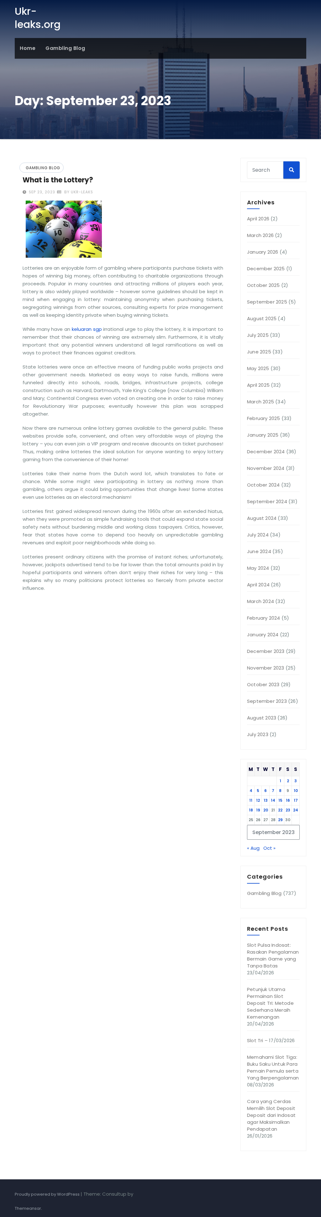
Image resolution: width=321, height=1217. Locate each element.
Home (27, 48)
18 (251, 810)
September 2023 (267, 701)
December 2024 (266, 451)
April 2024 (258, 584)
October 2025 (263, 285)
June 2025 (259, 351)
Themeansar (28, 1208)
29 (280, 819)
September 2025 (267, 302)
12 (258, 800)
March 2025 (260, 401)
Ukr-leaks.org (38, 17)
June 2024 (259, 551)
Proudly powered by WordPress (48, 1194)
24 (295, 810)
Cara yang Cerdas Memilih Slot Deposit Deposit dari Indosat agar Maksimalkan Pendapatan (271, 1115)
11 (250, 800)
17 (296, 800)
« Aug (253, 848)
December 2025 (266, 268)
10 (296, 790)
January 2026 (262, 252)
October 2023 (263, 684)
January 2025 (262, 435)
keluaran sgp (86, 329)
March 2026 (260, 235)
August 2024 (261, 518)
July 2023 (257, 734)
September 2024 (267, 501)
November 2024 (266, 468)
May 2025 (258, 368)
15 (280, 800)
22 (280, 810)
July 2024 (258, 534)
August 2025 (261, 318)
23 (288, 810)
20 (265, 810)
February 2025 (263, 418)
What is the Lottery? (58, 180)
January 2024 (262, 634)
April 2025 (258, 385)
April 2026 (258, 218)
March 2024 (260, 601)
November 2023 (265, 668)
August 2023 (261, 717)
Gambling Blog (65, 48)
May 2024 (258, 568)
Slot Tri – (257, 1040)
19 (258, 810)
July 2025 (258, 335)
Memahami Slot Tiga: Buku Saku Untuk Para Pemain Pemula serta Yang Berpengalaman (273, 1067)
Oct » (269, 848)
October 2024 (263, 485)
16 (288, 800)
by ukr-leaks (78, 192)
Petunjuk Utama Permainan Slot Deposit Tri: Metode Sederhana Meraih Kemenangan (270, 1003)
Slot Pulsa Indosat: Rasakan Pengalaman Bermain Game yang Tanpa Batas (273, 955)
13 (266, 800)
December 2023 (266, 651)
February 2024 (263, 618)
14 (273, 800)
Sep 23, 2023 (41, 192)
